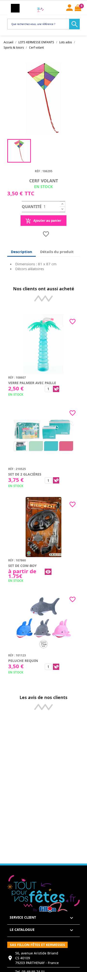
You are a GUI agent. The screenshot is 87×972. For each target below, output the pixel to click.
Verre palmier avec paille (32, 383)
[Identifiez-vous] (69, 7)
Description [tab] (21, 251)
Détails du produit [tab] (57, 251)
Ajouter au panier (47, 220)
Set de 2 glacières (24, 474)
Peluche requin (23, 660)
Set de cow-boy (22, 565)
